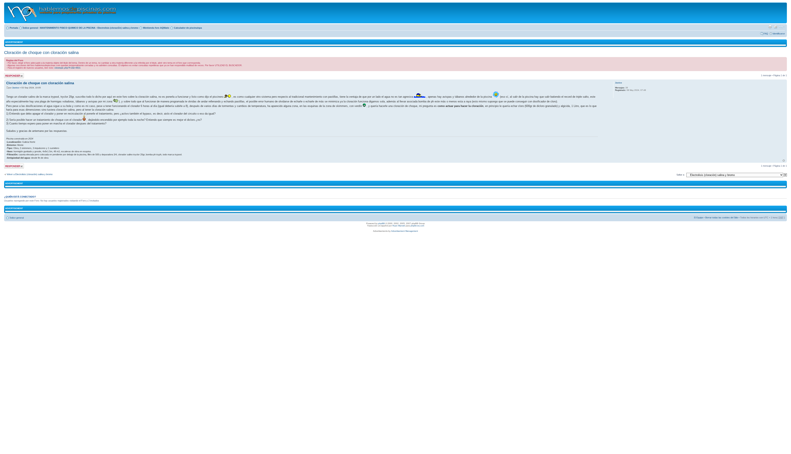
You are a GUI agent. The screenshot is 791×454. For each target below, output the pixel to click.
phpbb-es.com (417, 226)
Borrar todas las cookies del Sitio (721, 217)
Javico (15, 88)
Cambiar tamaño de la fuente (782, 27)
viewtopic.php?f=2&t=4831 (67, 68)
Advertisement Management (404, 231)
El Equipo (698, 217)
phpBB (381, 223)
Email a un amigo (775, 27)
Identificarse (779, 33)
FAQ (766, 33)
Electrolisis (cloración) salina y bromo (117, 28)
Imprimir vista (770, 27)
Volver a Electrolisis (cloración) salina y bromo (30, 174)
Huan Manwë (398, 226)
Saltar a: (680, 174)
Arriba (784, 160)
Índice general (30, 28)
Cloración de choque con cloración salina (41, 52)
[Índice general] (62, 13)
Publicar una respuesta (10, 75)
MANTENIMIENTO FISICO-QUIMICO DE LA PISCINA (67, 28)
